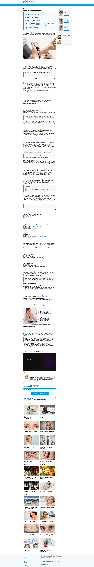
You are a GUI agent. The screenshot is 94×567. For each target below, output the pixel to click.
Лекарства (30, 4)
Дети (45, 4)
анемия (25, 238)
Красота (40, 4)
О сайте (25, 565)
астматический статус (28, 227)
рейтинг (68, 13)
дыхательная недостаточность (41, 224)
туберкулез (26, 235)
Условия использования (45, 564)
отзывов (65, 21)
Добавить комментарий (39, 393)
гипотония (48, 343)
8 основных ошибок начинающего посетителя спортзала (36, 187)
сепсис (25, 274)
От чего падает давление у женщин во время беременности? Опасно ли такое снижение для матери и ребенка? (40, 24)
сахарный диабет (27, 264)
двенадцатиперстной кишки (41, 236)
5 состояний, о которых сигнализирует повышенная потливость (37, 189)
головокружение (33, 301)
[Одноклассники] (34, 386)
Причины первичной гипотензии (32, 17)
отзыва (65, 13)
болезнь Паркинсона (28, 261)
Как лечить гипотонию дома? (33, 27)
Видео (27, 28)
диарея (33, 232)
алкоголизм (26, 268)
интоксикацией (41, 181)
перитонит (26, 230)
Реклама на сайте (44, 563)
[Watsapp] (36, 386)
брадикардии (31, 152)
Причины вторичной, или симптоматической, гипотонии (36, 18)
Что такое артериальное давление (32, 14)
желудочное (30, 226)
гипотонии (25, 124)
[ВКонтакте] (31, 386)
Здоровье (50, 4)
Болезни (25, 4)
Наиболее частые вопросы (31, 21)
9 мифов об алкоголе (30, 190)
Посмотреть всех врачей (64, 32)
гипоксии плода (44, 296)
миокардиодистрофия (28, 216)
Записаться (66, 15)
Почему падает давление (30, 16)
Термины (55, 4)
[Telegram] (38, 386)
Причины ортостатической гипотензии (33, 20)
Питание (36, 4)
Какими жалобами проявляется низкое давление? (37, 25)
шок (38, 142)
